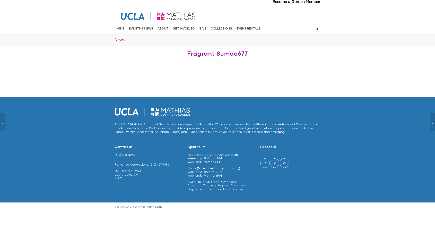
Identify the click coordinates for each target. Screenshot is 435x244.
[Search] (316, 29)
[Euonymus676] (2, 122)
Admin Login (154, 207)
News (120, 40)
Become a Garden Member (296, 2)
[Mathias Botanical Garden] (158, 16)
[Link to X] (274, 163)
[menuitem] (121, 29)
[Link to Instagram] (284, 163)
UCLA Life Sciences (133, 207)
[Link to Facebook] (265, 163)
